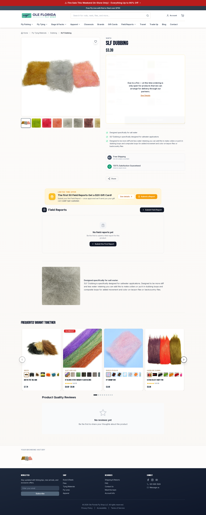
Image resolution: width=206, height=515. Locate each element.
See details (125, 197)
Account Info (110, 493)
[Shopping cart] (182, 15)
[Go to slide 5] (104, 394)
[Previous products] (22, 360)
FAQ (106, 483)
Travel (143, 24)
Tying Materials (69, 486)
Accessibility (102, 508)
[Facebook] (148, 480)
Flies (65, 483)
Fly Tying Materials (39, 33)
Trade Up (154, 24)
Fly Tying (41, 24)
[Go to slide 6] (106, 394)
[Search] (147, 15)
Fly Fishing (26, 24)
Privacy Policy (87, 508)
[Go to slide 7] (108, 394)
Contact (174, 24)
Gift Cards (113, 24)
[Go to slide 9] (112, 394)
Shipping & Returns (112, 480)
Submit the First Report (104, 244)
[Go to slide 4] (102, 394)
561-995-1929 (155, 484)
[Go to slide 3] (100, 394)
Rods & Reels (68, 480)
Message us (154, 487)
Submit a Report (148, 197)
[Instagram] (152, 480)
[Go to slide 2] (98, 394)
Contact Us (109, 486)
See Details (145, 95)
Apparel (74, 24)
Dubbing (53, 33)
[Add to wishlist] (95, 41)
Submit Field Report (153, 210)
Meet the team (110, 490)
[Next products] (184, 360)
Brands (100, 24)
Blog (164, 24)
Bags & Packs (57, 24)
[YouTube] (156, 480)
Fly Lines (66, 490)
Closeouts (89, 24)
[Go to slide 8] (110, 394)
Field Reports (127, 24)
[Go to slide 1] (95, 394)
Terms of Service (118, 508)
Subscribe (40, 494)
